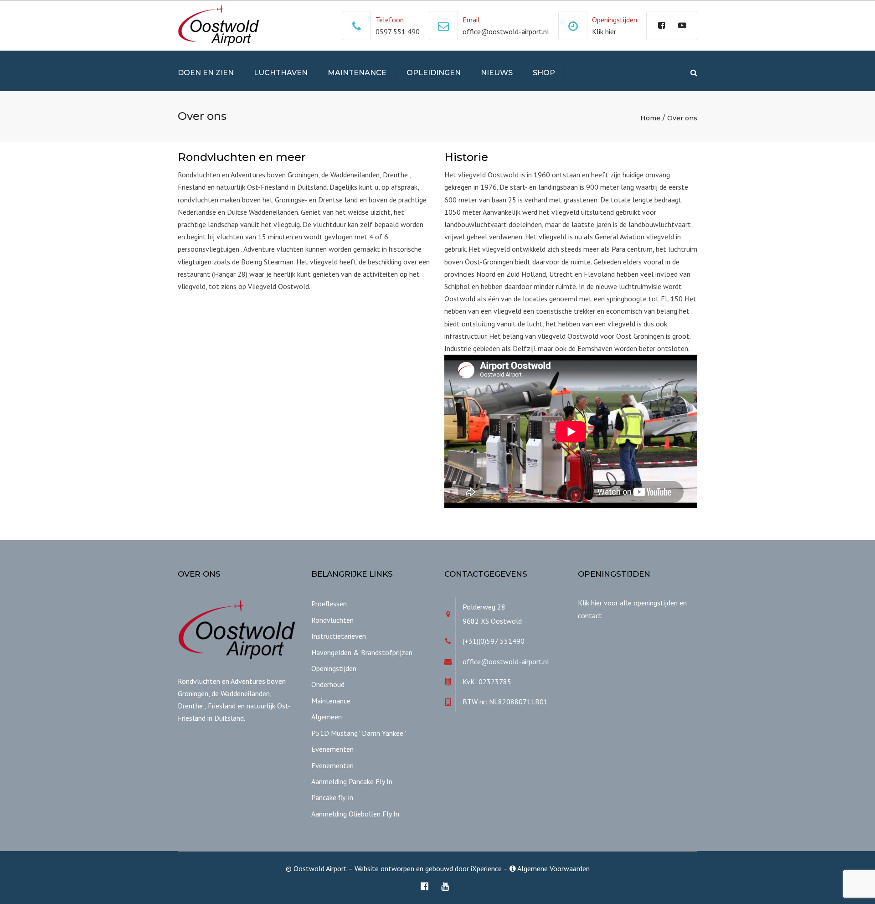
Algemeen (326, 716)
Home (650, 118)
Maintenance (357, 72)
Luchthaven (281, 72)
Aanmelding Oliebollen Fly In (355, 813)
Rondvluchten (332, 620)
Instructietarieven (338, 636)
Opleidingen (434, 72)
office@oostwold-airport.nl (506, 31)
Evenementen (332, 749)
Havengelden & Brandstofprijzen (361, 652)
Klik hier (604, 31)
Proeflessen (329, 603)
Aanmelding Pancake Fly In (351, 781)
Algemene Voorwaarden (553, 868)
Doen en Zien (206, 72)
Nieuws (497, 72)
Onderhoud (328, 684)
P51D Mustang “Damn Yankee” (358, 733)
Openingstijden (333, 668)
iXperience (486, 868)
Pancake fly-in (332, 797)
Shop (544, 72)
